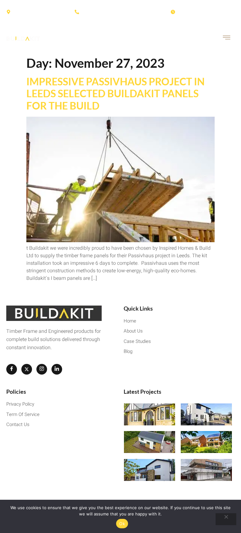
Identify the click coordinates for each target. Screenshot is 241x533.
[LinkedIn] (56, 369)
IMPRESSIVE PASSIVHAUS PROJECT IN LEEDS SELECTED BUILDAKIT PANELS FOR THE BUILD (115, 93)
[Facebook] (11, 369)
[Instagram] (41, 369)
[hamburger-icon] (227, 38)
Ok (122, 523)
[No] (226, 519)
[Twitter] (26, 369)
